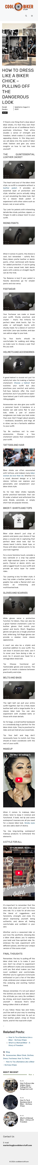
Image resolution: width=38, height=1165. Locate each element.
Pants (27, 1058)
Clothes (30, 1055)
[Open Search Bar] (26, 16)
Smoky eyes (29, 823)
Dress (5, 1058)
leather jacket (10, 188)
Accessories (11, 1055)
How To (21, 1058)
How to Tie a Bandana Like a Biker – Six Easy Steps (26, 1103)
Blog (5, 112)
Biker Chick (21, 1055)
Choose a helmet (22, 383)
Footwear (13, 1058)
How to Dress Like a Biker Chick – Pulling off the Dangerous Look (27, 1086)
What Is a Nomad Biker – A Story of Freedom (27, 1120)
